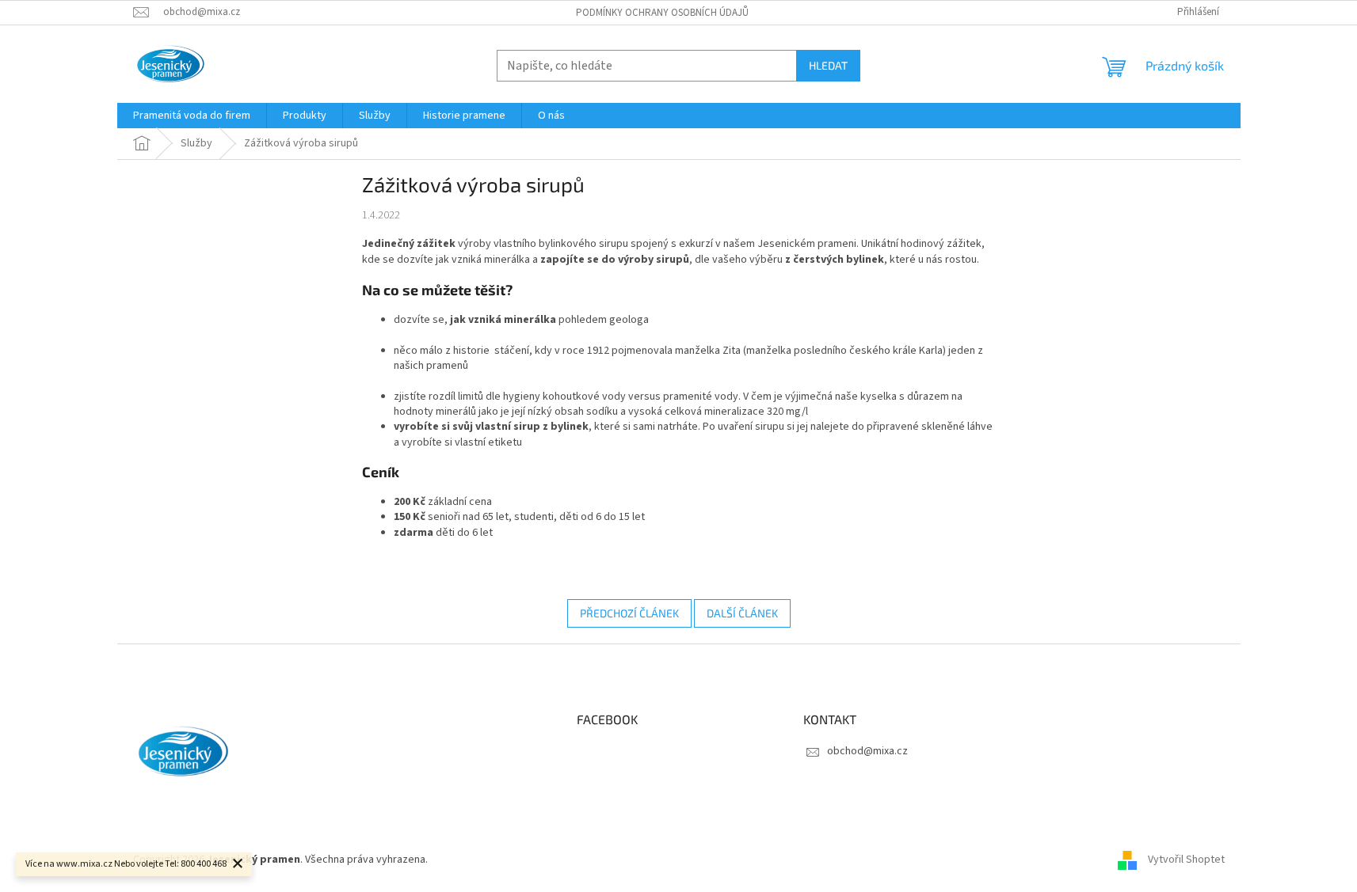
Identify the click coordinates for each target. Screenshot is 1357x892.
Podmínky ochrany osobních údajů (662, 13)
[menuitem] (191, 115)
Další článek (742, 613)
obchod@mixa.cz (867, 751)
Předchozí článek (629, 613)
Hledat (828, 65)
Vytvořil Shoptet (1186, 859)
